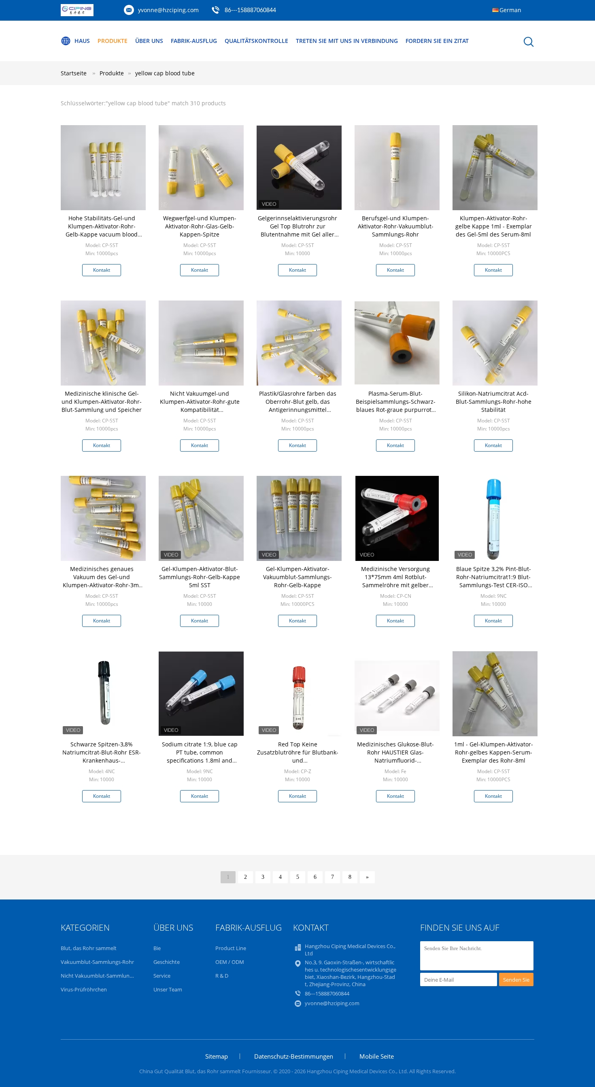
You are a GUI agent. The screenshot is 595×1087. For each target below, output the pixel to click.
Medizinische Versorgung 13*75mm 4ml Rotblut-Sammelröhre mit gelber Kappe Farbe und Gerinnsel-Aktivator (395, 585)
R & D (221, 975)
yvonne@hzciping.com (168, 10)
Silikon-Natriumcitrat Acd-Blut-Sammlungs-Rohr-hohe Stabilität (493, 401)
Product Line (230, 948)
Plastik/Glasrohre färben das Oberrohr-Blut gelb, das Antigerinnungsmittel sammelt (297, 406)
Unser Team (167, 989)
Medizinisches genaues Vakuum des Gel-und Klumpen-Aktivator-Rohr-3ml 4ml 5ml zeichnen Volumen (101, 581)
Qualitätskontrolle (256, 41)
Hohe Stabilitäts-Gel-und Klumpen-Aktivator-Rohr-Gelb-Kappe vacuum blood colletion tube (102, 230)
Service (161, 975)
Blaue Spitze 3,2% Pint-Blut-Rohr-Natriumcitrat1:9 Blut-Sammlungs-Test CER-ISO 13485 (493, 581)
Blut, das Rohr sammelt (89, 948)
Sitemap (216, 1056)
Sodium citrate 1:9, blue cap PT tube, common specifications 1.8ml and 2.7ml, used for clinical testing (199, 756)
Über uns (149, 41)
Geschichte (166, 962)
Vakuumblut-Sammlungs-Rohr (97, 962)
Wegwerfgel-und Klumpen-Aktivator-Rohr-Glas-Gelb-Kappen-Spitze (199, 226)
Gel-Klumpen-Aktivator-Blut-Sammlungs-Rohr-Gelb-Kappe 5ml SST (199, 577)
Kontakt (101, 269)
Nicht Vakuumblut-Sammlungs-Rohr (104, 975)
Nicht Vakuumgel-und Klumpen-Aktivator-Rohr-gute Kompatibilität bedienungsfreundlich (200, 406)
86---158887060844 (250, 10)
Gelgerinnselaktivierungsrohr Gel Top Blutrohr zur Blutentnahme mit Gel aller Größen (297, 230)
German (510, 10)
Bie (157, 948)
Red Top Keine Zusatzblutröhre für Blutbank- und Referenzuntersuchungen (297, 756)
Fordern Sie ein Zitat (437, 41)
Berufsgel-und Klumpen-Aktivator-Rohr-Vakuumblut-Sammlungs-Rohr (396, 226)
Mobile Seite (376, 1056)
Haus (82, 41)
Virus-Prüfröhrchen (84, 989)
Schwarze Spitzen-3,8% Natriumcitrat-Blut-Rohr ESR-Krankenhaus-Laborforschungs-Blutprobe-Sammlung (101, 760)
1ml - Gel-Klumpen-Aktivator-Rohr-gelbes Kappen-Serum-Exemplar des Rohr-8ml (493, 752)
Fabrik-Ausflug (194, 41)
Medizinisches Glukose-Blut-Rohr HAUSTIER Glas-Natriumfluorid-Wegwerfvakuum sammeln (395, 756)
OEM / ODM (229, 962)
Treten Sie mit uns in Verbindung (347, 41)
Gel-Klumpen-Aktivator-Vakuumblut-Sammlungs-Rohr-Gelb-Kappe (297, 577)
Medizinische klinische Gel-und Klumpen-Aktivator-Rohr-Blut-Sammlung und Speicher (102, 401)
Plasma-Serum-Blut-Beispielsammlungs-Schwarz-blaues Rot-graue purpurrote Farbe (396, 406)
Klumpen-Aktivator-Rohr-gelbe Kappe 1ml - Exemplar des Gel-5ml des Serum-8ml (493, 226)
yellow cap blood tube (165, 73)
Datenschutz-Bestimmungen (293, 1056)
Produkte (113, 41)
